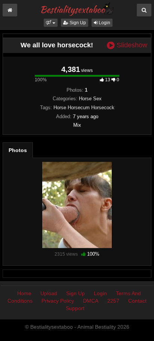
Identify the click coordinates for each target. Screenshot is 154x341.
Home (24, 293)
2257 (113, 301)
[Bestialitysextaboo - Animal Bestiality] (77, 9)
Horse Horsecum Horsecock (83, 107)
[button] (51, 23)
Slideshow (131, 45)
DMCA (90, 301)
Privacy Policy (57, 301)
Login (104, 22)
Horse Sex (90, 98)
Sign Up (77, 22)
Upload (48, 293)
